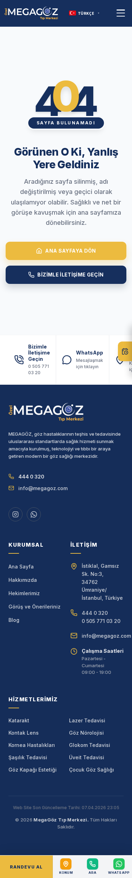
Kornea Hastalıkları (31, 745)
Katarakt (18, 720)
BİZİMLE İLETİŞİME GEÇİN (70, 275)
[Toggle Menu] (120, 13)
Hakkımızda (22, 580)
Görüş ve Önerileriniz (34, 607)
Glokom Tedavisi (89, 745)
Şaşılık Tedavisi (27, 757)
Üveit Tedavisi (86, 757)
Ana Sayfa (21, 567)
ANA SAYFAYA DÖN (70, 251)
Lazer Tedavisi (87, 720)
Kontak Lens (23, 733)
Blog (13, 620)
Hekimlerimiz (24, 593)
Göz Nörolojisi (86, 733)
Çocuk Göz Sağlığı (91, 770)
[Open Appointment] (125, 351)
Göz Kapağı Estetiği (32, 770)
